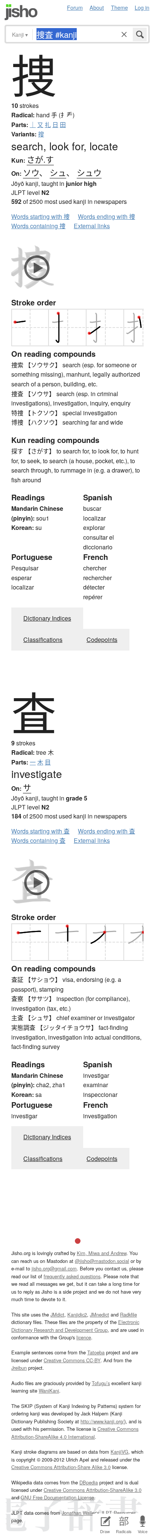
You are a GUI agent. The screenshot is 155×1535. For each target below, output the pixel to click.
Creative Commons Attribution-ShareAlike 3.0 (92, 1489)
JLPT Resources (118, 1512)
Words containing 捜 (38, 225)
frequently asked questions (72, 1276)
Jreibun (19, 1367)
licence (83, 1337)
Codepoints (102, 639)
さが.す (40, 159)
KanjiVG (119, 1451)
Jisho (21, 12)
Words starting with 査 (40, 831)
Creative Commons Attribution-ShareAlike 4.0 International (74, 1432)
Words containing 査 (38, 840)
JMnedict (99, 1314)
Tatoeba (96, 1352)
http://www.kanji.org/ (102, 1421)
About (97, 7)
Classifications (42, 639)
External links (92, 225)
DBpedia (88, 1482)
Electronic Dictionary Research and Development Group (75, 1325)
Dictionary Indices (47, 618)
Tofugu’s (101, 1383)
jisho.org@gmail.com (54, 1268)
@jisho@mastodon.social (102, 1260)
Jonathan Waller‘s (80, 1512)
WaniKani (49, 1390)
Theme (119, 7)
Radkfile (128, 1314)
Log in (142, 7)
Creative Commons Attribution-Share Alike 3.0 (61, 1467)
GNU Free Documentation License (57, 1497)
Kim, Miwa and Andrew (101, 1253)
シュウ (89, 172)
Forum (75, 7)
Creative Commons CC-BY (72, 1360)
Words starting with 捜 (40, 216)
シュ (58, 172)
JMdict (57, 1314)
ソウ (31, 172)
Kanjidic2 (77, 1314)
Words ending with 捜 (106, 216)
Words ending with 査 (106, 831)
